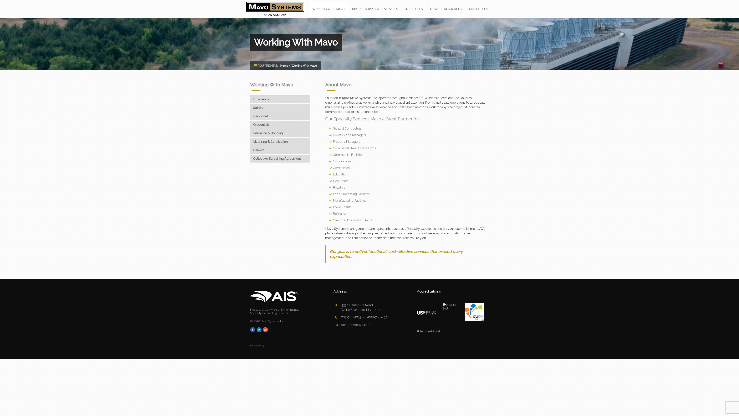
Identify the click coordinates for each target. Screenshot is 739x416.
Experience (261, 99)
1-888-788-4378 (377, 317)
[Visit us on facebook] (252, 329)
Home (284, 65)
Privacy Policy (257, 345)
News (434, 9)
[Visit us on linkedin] (259, 329)
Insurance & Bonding (268, 133)
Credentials (261, 125)
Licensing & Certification (270, 141)
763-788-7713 (351, 317)
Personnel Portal (429, 331)
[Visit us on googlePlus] (265, 329)
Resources (453, 9)
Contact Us (478, 9)
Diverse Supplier (365, 9)
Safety (258, 108)
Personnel (260, 116)
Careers (258, 150)
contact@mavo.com (355, 325)
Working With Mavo (328, 9)
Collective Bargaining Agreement (277, 158)
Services (391, 9)
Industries (414, 9)
